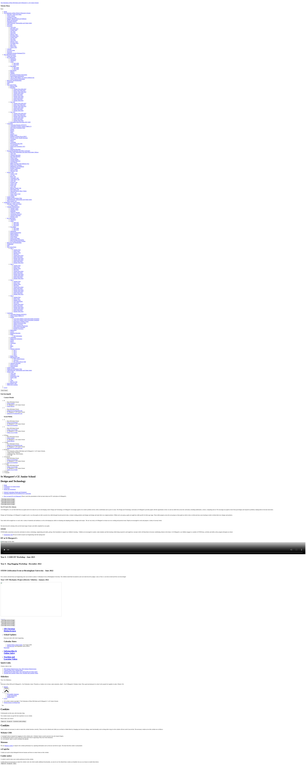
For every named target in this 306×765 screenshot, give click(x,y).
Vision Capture (14, 205)
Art (11, 344)
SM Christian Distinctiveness (20, 669)
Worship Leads (14, 217)
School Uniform (14, 235)
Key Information (11, 57)
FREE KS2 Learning (12, 384)
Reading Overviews (18, 328)
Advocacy (16, 360)
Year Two (12, 112)
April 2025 (13, 33)
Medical (12, 72)
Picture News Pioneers (16, 165)
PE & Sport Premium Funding (17, 241)
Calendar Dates (13, 670)
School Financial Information (17, 79)
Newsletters (13, 66)
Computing (13, 142)
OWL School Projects (18, 359)
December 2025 (14, 28)
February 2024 (14, 41)
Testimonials (10, 82)
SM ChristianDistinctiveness (10, 630)
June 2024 (12, 39)
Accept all (9, 721)
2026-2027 (16, 222)
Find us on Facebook (12, 422)
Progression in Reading (19, 327)
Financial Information (15, 232)
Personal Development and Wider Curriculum (18, 150)
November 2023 (14, 43)
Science (12, 133)
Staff (8, 83)
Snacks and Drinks (15, 238)
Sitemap (6, 687)
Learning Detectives (15, 161)
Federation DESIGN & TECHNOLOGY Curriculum (17, 493)
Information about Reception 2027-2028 (20, 122)
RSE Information (17, 336)
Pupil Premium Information (17, 76)
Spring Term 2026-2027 (19, 90)
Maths (11, 132)
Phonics (12, 130)
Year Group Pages (11, 84)
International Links (15, 357)
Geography (13, 139)
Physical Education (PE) (16, 143)
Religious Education (15, 149)
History (12, 140)
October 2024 (13, 37)
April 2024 (13, 40)
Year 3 (11, 248)
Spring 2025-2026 (18, 95)
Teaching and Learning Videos (21, 673)
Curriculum (10, 123)
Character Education (15, 155)
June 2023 (12, 44)
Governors (9, 26)
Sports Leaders (14, 169)
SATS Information (18, 301)
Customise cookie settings (19, 721)
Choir (11, 380)
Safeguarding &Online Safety (10, 652)
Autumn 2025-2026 (18, 93)
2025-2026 (16, 63)
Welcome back (10, 646)
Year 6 (11, 295)
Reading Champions (15, 168)
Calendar (9, 49)
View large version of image (8, 499)
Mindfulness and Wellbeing (17, 166)
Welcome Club (14, 171)
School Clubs (10, 172)
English (12, 129)
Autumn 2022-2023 (18, 260)
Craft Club (13, 181)
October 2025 (13, 30)
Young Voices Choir (15, 194)
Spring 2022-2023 (18, 261)
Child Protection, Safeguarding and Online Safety (19, 23)
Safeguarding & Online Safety (21, 671)
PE (11, 347)
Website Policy (11, 697)
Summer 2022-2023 (18, 262)
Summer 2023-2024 (18, 258)
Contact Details (11, 367)
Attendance (13, 60)
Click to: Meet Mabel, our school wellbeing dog (22, 77)
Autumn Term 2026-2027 (19, 89)
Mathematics (13, 330)
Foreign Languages (15, 349)
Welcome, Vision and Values (14, 14)
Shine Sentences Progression (20, 326)
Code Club (13, 373)
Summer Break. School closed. (15, 644)
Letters (12, 62)
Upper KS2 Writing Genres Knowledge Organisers (26, 320)
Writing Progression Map (19, 323)
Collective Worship (15, 212)
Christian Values (14, 209)
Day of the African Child (19, 361)
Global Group (13, 158)
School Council (14, 364)
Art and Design (14, 145)
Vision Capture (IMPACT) (17, 316)
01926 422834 (10, 403)
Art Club (12, 175)
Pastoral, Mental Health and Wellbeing (16, 18)
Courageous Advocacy (16, 214)
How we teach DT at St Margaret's (12, 496)
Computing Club (14, 178)
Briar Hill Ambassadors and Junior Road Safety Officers (24, 152)
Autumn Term (16, 250)
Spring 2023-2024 (18, 257)
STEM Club (13, 192)
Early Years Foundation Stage (17, 128)
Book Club (13, 176)
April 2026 (13, 27)
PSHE (11, 334)
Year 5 (11, 280)
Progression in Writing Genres (21, 321)
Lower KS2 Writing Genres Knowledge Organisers (26, 318)
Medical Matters (14, 234)
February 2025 (14, 34)
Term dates (10, 24)
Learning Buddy (14, 159)
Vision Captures (11, 16)
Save (14, 763)
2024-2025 (16, 64)
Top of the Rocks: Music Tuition (18, 191)
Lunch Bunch (13, 162)
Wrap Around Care (12, 201)
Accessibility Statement (13, 694)
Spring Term (16, 251)
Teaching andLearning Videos (10, 658)
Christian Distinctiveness (13, 206)
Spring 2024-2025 (18, 99)
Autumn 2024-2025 (18, 97)
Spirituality (13, 211)
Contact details (10, 196)
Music (11, 148)
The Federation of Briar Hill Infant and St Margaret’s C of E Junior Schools (20, 2)
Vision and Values (11, 56)
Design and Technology (16, 338)
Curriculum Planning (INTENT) (18, 125)
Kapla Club (13, 185)
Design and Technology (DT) (17, 146)
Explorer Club (13, 182)
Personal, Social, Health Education (19, 138)
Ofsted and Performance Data (14, 198)
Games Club (13, 183)
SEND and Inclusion (12, 20)
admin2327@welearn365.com (14, 410)
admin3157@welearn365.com (14, 413)
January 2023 (13, 47)
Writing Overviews (18, 324)
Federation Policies (12, 21)
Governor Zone (11, 50)
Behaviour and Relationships (14, 80)
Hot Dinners (13, 70)
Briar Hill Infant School (10, 54)
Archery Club (13, 173)
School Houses (14, 366)
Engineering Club (14, 376)
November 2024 (14, 36)
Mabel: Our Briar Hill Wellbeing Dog (19, 163)
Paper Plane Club (14, 189)
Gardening (13, 374)
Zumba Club (13, 195)
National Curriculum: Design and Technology (15, 492)
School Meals (13, 237)
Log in (5, 387)
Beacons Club (13, 382)
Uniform (12, 73)
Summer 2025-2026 (18, 96)
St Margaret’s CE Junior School (12, 202)
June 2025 (12, 31)
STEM (12, 340)
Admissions (13, 59)
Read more (6, 647)
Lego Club (13, 186)
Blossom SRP (13, 86)
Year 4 (11, 264)
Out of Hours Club (11, 383)
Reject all (3, 721)
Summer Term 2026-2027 (19, 92)
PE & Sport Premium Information (18, 74)
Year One (12, 102)
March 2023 (13, 46)
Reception (12, 87)
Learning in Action (11, 17)
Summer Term (17, 252)
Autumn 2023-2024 (18, 255)
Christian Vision (14, 208)
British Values (13, 135)
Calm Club (13, 153)
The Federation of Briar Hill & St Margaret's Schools (17, 13)
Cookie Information (12, 695)
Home (5, 11)
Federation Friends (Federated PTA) (16, 53)
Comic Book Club (14, 179)
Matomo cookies (9, 745)
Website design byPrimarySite (12, 702)
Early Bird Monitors (15, 156)
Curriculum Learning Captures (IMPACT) (20, 126)
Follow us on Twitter (12, 429)
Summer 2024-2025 (18, 100)
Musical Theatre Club (15, 188)
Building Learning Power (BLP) (18, 136)
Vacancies (9, 51)
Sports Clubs (13, 377)
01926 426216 (10, 406)
